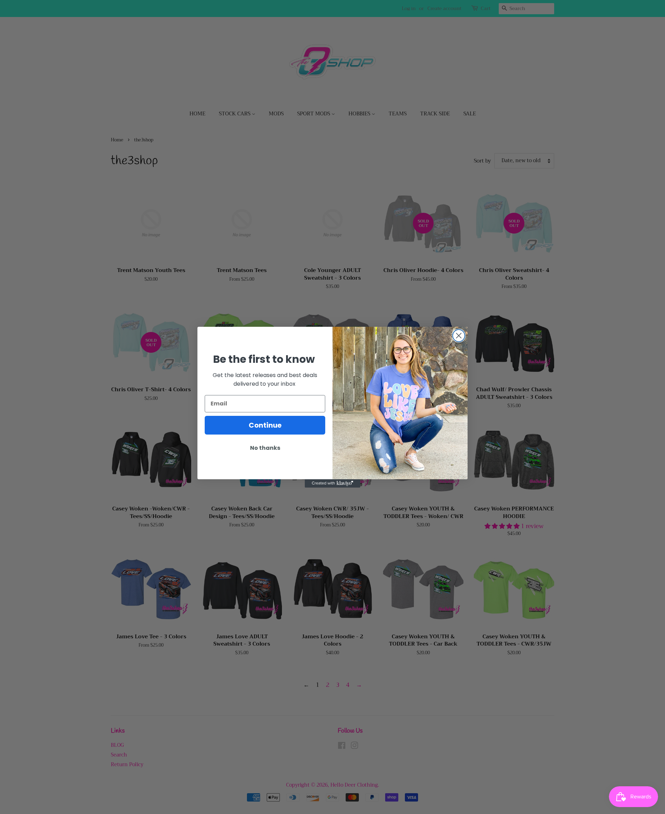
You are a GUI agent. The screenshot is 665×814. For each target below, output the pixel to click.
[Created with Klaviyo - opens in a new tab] (332, 483)
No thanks (265, 448)
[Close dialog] (459, 336)
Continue (265, 425)
